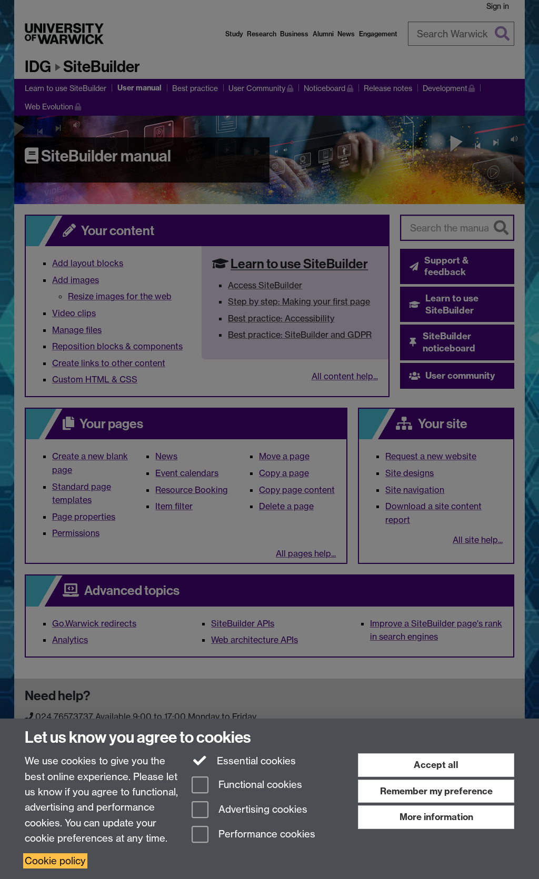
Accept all (436, 764)
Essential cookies (255, 761)
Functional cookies (259, 785)
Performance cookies (265, 834)
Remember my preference (436, 790)
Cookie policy (55, 861)
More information (436, 816)
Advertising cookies (261, 809)
